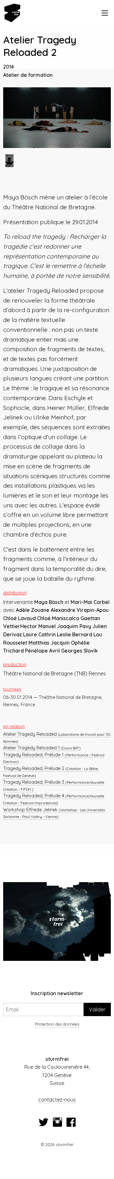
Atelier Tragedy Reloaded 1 (41, 748)
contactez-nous (57, 1099)
